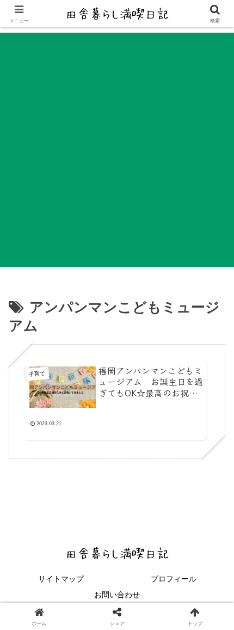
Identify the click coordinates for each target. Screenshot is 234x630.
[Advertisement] (117, 150)
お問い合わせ (117, 594)
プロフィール (173, 578)
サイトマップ (61, 578)
